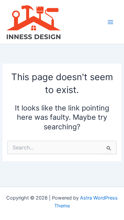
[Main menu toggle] (110, 22)
